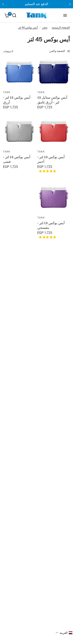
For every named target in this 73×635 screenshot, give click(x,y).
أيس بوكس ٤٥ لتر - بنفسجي (51, 225)
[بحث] (14, 15)
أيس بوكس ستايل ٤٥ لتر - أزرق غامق (52, 99)
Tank (41, 92)
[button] (64, 633)
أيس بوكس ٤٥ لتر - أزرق (16, 99)
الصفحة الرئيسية (61, 27)
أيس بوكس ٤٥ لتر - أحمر (51, 159)
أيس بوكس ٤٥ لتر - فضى (16, 159)
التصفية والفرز (57, 50)
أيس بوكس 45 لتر (28, 27)
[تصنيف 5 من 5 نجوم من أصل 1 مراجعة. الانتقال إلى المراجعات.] (46, 171)
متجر (44, 27)
